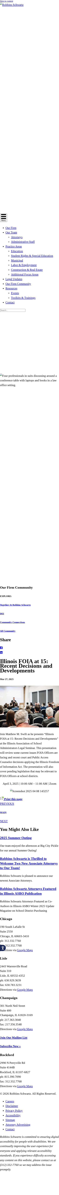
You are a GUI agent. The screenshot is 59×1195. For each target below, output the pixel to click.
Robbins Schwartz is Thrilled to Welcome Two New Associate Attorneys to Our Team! (29, 863)
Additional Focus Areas (24, 274)
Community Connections (12, 622)
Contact (10, 302)
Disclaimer (11, 1106)
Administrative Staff (23, 241)
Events (15, 293)
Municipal (17, 260)
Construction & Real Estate (27, 269)
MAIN (3, 812)
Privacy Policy (14, 1110)
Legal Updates (13, 279)
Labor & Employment (24, 265)
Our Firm (10, 227)
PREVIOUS (7, 803)
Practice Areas (13, 246)
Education (17, 251)
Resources (11, 288)
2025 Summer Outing (16, 838)
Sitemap (10, 1120)
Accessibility (13, 1115)
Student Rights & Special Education (32, 255)
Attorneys (17, 237)
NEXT (4, 821)
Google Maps (25, 950)
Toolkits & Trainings (23, 297)
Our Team (11, 232)
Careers (9, 1101)
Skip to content (6, 1)
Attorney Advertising (17, 1124)
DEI (2, 613)
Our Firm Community (18, 283)
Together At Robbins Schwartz (15, 604)
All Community (8, 631)
